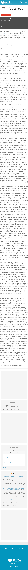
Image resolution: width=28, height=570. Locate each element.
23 (17, 462)
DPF (8, 548)
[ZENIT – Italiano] (8, 2)
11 (23, 457)
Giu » (6, 467)
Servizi (23, 548)
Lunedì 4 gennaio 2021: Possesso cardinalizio (12, 499)
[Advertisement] (14, 385)
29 (14, 464)
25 (23, 462)
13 (7, 460)
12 (4, 460)
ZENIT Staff (3, 26)
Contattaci (20, 551)
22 (14, 462)
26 (4, 464)
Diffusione (12, 548)
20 (7, 462)
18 (23, 460)
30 (17, 464)
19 (4, 462)
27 (7, 464)
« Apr (4, 467)
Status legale (9, 551)
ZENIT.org (2, 33)
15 (14, 460)
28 (10, 464)
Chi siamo (4, 548)
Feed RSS (14, 473)
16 (17, 460)
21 (10, 462)
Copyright (14, 551)
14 (10, 460)
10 (20, 457)
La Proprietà (18, 548)
